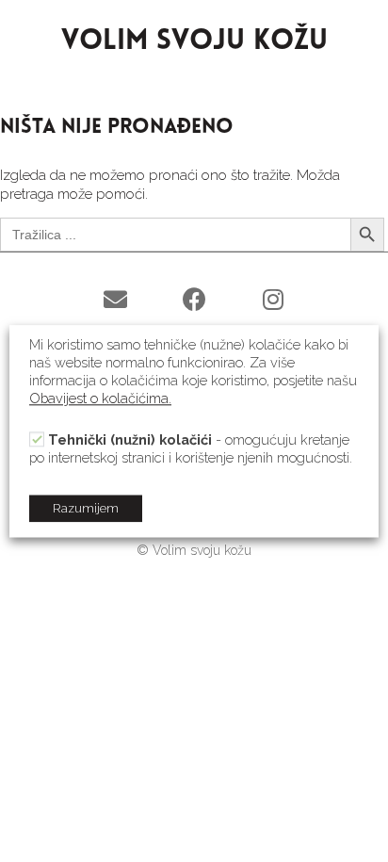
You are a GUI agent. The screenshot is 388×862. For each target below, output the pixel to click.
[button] (115, 299)
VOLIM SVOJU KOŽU (194, 42)
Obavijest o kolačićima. (100, 398)
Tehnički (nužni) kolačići (130, 439)
